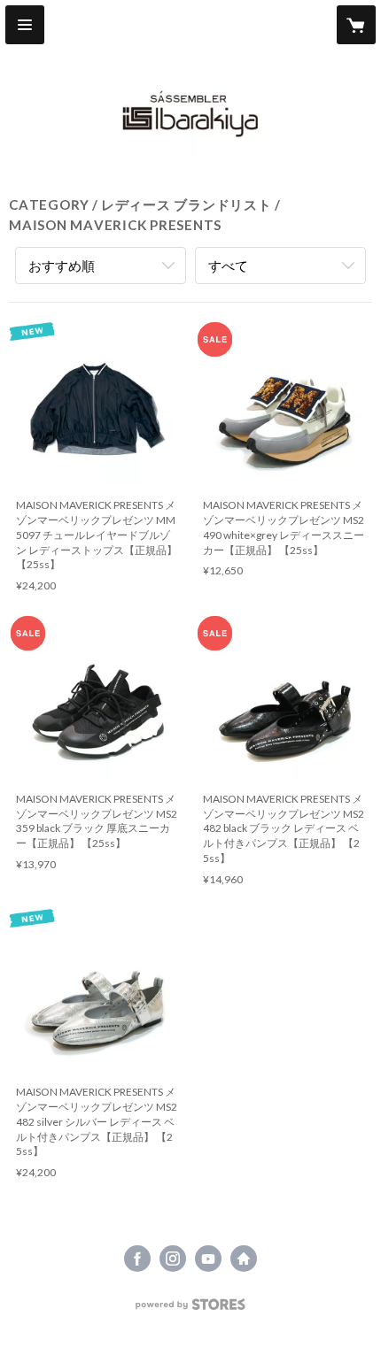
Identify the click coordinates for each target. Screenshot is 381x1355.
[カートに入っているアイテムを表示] (356, 24)
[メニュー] (24, 24)
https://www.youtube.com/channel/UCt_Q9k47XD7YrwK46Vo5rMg (208, 1258)
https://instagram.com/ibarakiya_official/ (172, 1258)
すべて (228, 265)
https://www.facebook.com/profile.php (137, 1258)
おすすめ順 (61, 265)
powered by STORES (191, 1309)
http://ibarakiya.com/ (243, 1258)
